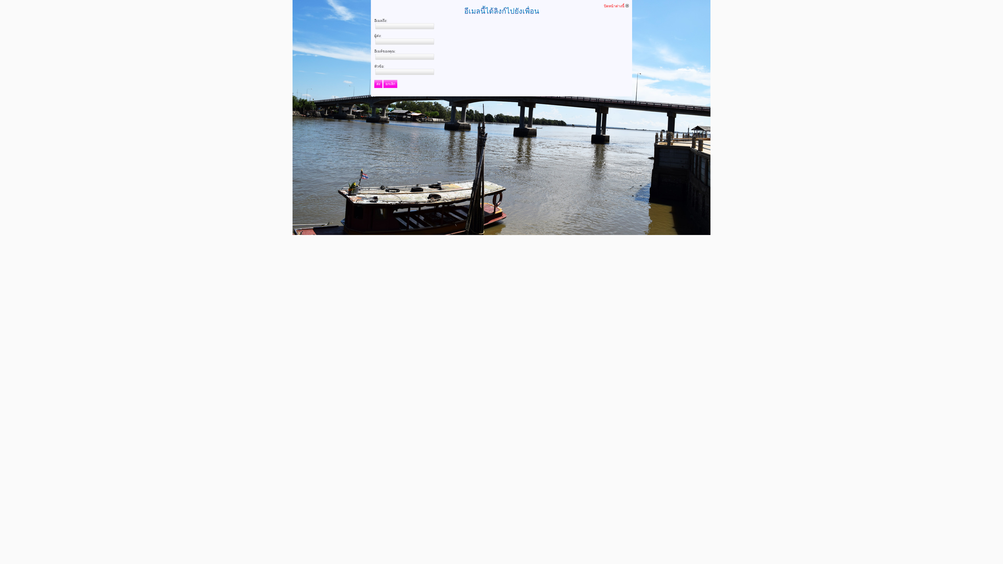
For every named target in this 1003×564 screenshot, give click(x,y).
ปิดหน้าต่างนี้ (615, 6)
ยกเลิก (390, 84)
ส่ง (378, 84)
